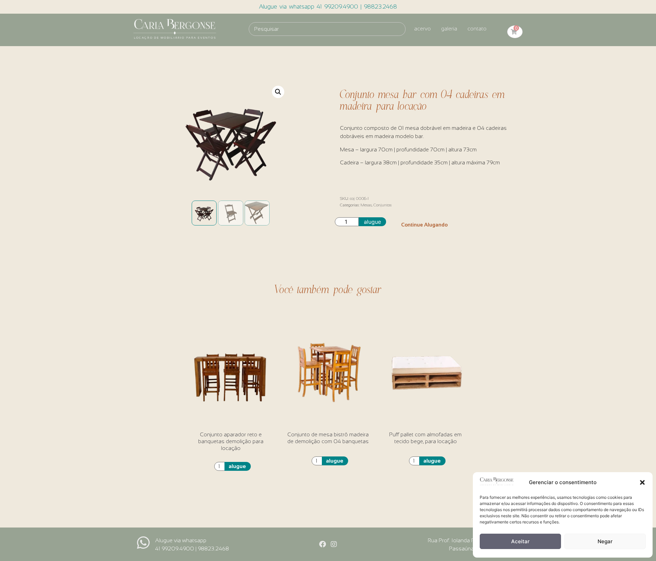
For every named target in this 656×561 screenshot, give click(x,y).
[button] (642, 482)
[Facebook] (322, 544)
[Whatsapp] (143, 543)
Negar (605, 541)
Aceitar (520, 541)
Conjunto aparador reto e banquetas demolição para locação (230, 441)
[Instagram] (334, 544)
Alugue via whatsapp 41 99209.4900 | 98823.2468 (328, 6)
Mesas (366, 205)
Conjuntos (382, 205)
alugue (372, 221)
